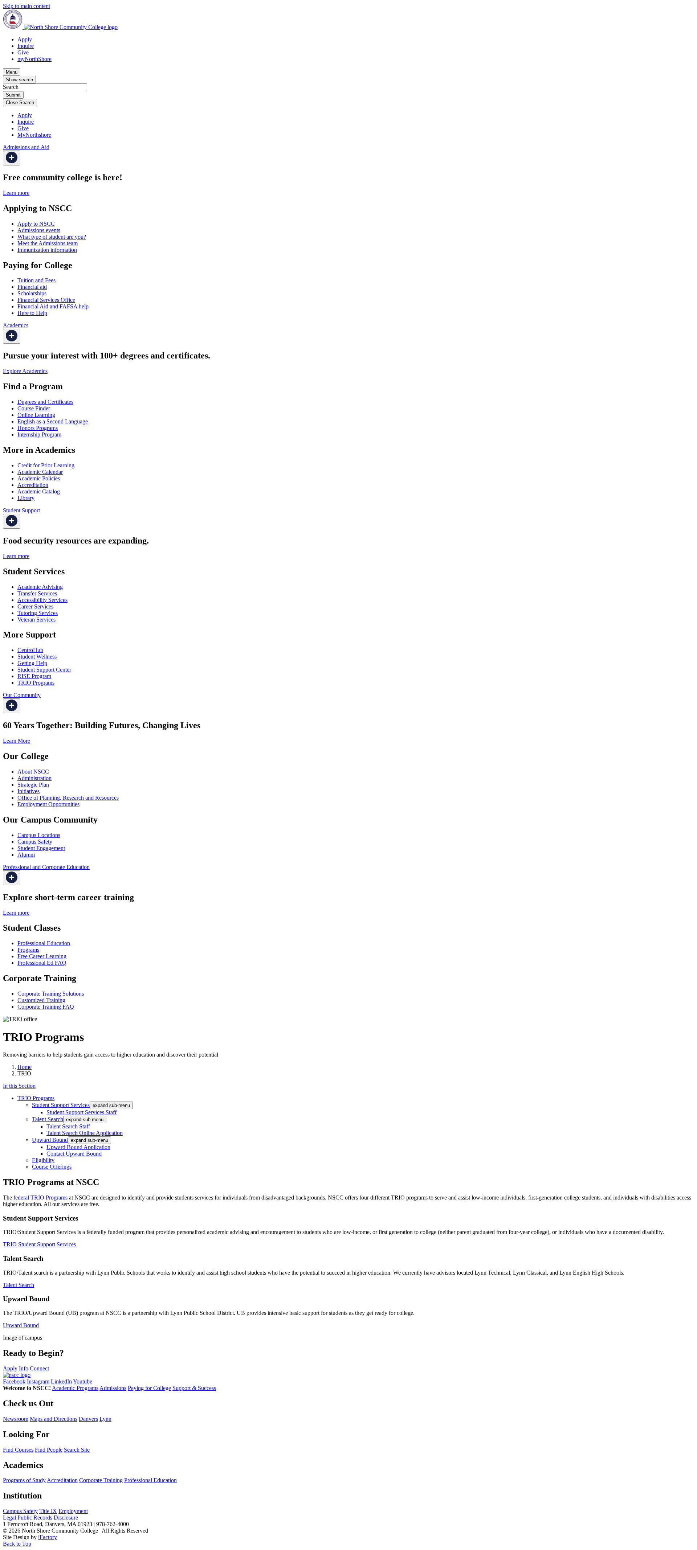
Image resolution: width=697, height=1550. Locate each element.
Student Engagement (41, 848)
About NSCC (33, 771)
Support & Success (194, 1388)
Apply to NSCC (36, 224)
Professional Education (43, 943)
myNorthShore (34, 59)
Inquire (25, 46)
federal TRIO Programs (40, 1197)
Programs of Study (24, 1480)
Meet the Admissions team (47, 243)
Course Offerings (52, 1167)
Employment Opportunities (48, 804)
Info (23, 1368)
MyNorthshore (34, 135)
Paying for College (149, 1388)
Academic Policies (38, 478)
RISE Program (34, 676)
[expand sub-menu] (11, 158)
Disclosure (66, 1517)
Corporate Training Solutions (50, 994)
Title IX (48, 1511)
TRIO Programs (35, 683)
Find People (48, 1450)
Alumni (26, 855)
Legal (9, 1517)
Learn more (16, 193)
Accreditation (32, 485)
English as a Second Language (52, 421)
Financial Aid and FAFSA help (53, 306)
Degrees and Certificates (45, 402)
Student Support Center (44, 670)
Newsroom (15, 1419)
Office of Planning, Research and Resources (68, 798)
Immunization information (47, 250)
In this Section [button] (19, 1086)
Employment (73, 1511)
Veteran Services (36, 619)
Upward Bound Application (78, 1147)
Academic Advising (40, 587)
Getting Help (32, 663)
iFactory (47, 1537)
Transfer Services (37, 593)
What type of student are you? (51, 237)
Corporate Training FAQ (45, 1007)
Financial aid (32, 287)
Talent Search (47, 1119)
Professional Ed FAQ (41, 963)
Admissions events (38, 230)
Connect (39, 1368)
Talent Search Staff (68, 1126)
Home (24, 1067)
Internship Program (39, 434)
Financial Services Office (46, 300)
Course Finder (33, 408)
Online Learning (36, 415)
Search (11, 87)
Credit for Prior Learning (45, 465)
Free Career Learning (41, 956)
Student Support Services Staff (81, 1112)
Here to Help (32, 313)
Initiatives (28, 791)
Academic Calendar (40, 472)
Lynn (105, 1419)
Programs (28, 950)
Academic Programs (75, 1388)
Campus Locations (38, 835)
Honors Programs (37, 428)
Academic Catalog (38, 491)
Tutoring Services (37, 613)
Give (23, 52)
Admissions (112, 1388)
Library (25, 498)
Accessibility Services (42, 600)
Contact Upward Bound (74, 1154)
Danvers (88, 1419)
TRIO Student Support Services (39, 1244)
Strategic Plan (33, 785)
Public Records (34, 1517)
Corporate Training (101, 1480)
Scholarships (31, 293)
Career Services (35, 606)
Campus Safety (34, 841)
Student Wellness (37, 656)
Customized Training (41, 1000)
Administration (34, 778)
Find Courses (18, 1450)
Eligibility (43, 1160)
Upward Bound (50, 1140)
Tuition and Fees (36, 280)
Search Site (77, 1450)
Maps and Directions (53, 1419)
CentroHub (30, 650)
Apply (24, 39)
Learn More (16, 741)
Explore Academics (25, 371)
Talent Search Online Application (84, 1133)
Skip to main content (26, 6)
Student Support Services (61, 1105)
